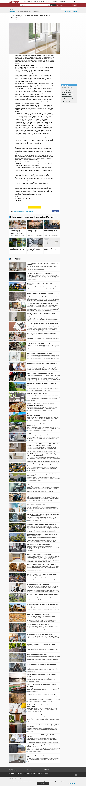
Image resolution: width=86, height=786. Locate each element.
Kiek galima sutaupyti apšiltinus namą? (37, 654)
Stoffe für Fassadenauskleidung (34, 480)
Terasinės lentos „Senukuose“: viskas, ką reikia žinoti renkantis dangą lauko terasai (41, 645)
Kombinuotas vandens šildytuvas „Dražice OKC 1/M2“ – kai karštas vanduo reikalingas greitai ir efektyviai (42, 444)
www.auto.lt (16, 774)
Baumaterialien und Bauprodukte (68, 90)
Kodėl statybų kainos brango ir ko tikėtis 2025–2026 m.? (41, 634)
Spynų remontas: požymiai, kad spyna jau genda (39, 353)
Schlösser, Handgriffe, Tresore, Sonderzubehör (37, 360)
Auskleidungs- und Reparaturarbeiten (35, 269)
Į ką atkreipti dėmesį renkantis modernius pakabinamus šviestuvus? (17, 232)
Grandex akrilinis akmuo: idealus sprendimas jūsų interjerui (42, 303)
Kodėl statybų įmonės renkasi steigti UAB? (38, 584)
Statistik (42, 773)
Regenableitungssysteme (32, 691)
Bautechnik (29, 580)
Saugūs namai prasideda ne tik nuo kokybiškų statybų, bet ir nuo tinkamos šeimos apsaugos (42, 364)
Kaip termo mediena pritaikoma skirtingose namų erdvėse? (42, 694)
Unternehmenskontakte (35, 207)
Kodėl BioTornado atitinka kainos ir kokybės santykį (40, 434)
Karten (38, 1)
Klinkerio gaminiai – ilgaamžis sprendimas (38, 614)
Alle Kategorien (33, 1)
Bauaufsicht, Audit (31, 671)
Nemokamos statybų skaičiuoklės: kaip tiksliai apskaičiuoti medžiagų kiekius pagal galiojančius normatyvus (42, 324)
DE (74, 1)
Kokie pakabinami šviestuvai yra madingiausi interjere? (17, 248)
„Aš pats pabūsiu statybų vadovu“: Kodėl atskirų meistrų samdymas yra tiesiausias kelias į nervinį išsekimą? (41, 665)
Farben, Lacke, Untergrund (32, 631)
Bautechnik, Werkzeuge (66, 92)
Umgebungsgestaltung (66, 99)
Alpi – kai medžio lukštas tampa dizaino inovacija (40, 273)
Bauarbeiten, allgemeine (32, 641)
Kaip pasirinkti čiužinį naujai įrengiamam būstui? (39, 554)
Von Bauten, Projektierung (67, 101)
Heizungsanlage (30, 731)
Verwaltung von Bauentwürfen (34, 520)
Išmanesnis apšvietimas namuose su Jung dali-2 (50, 248)
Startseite (11, 769)
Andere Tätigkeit (30, 510)
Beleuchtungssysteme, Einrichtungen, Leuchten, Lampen (26, 19)
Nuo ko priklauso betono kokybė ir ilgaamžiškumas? (40, 343)
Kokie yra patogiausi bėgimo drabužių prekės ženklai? (41, 373)
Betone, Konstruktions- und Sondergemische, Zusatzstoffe (40, 350)
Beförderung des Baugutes (33, 681)
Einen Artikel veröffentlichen (71, 11)
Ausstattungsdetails (32, 279)
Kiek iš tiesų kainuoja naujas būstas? (36, 504)
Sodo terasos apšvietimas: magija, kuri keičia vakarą (34, 231)
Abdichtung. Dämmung (32, 661)
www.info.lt (11, 774)
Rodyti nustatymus (72, 783)
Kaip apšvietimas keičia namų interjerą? (50, 231)
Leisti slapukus (43, 783)
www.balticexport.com (40, 774)
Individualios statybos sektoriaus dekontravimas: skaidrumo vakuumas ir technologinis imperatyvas (43, 514)
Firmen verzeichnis (26, 1)
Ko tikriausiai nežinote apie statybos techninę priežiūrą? (41, 524)
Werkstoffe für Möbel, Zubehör (34, 570)
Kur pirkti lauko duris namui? (34, 715)
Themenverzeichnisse (13, 770)
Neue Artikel (15, 259)
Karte (75, 5)
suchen (53, 5)
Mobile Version (46, 769)
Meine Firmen (63, 1)
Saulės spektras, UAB (15, 773)
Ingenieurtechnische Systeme (67, 94)
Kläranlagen (30, 440)
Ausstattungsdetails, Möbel (67, 87)
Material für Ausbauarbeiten (67, 96)
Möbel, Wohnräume (31, 400)
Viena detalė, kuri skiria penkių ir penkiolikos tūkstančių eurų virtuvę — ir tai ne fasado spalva (42, 454)
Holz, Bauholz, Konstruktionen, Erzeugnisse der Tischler (39, 410)
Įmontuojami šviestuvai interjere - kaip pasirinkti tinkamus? (33, 249)
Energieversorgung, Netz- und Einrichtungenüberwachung (39, 500)
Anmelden (46, 773)
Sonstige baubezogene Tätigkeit (68, 98)
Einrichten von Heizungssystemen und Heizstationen (38, 390)
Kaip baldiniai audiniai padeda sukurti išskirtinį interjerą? (41, 564)
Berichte (42, 1)
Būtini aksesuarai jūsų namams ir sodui (37, 393)
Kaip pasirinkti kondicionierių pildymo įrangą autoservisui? (42, 484)
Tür (28, 721)
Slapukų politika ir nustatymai (35, 773)
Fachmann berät (48, 1)
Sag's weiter (56, 211)
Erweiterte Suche (60, 5)
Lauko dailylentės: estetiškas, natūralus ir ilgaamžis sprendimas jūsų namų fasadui (40, 404)
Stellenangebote (55, 1)
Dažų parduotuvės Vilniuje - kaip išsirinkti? (38, 624)
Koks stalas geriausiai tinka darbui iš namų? (38, 544)
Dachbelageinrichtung (32, 470)
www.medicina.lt (33, 774)
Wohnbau (29, 289)
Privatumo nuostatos (26, 773)
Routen (30, 769)
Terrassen (29, 651)
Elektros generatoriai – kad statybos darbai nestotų (40, 494)
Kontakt (21, 773)
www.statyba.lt (27, 774)
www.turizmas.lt (21, 774)
